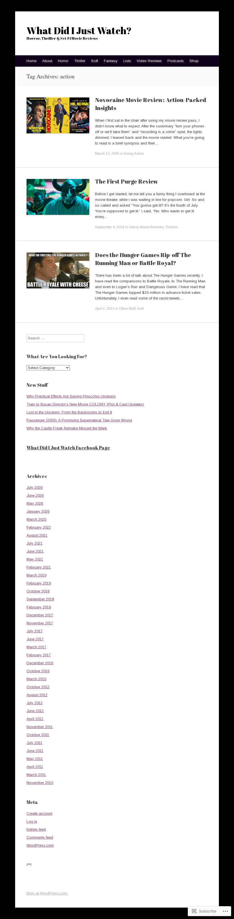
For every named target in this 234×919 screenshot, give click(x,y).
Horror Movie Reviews (146, 227)
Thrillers (171, 227)
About (47, 61)
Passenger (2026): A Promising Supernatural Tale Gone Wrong (79, 420)
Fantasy (111, 61)
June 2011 (35, 751)
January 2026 (38, 511)
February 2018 (39, 607)
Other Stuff (127, 309)
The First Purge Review (126, 181)
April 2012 (35, 719)
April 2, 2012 (104, 309)
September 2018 (40, 599)
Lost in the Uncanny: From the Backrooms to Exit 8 (69, 412)
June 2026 (35, 495)
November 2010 (40, 783)
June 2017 (35, 639)
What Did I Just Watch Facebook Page (68, 448)
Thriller (79, 61)
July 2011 (34, 743)
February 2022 (39, 527)
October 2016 (38, 671)
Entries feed (36, 829)
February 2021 (39, 567)
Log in (32, 821)
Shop (194, 61)
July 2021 (35, 543)
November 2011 (40, 727)
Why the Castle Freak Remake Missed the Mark (67, 428)
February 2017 (39, 655)
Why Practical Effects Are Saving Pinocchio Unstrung (71, 396)
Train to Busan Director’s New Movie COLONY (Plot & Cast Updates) (85, 404)
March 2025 (36, 519)
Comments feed (40, 837)
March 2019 (36, 575)
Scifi (94, 61)
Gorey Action (134, 154)
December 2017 (40, 615)
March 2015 (36, 679)
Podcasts (176, 61)
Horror (63, 61)
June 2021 (35, 551)
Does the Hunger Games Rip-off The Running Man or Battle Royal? (143, 259)
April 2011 (35, 767)
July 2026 (35, 487)
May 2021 (35, 559)
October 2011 (38, 735)
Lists (127, 61)
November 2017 (40, 623)
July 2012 (35, 703)
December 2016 (40, 663)
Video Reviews (149, 61)
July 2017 (35, 631)
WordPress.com (40, 845)
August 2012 (37, 695)
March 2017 (36, 647)
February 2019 (39, 583)
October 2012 (38, 687)
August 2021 (37, 535)
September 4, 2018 (109, 227)
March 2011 (36, 775)
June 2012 (35, 711)
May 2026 (35, 503)
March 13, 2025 (107, 154)
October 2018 (38, 591)
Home (32, 61)
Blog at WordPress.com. (47, 893)
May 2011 (35, 759)
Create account (39, 813)
